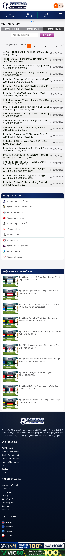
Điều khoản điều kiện (11, 458)
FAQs (4, 472)
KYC (3, 465)
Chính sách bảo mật (10, 455)
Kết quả (5, 496)
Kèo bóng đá (7, 502)
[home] (15, 5)
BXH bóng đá (7, 499)
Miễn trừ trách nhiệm (10, 451)
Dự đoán (5, 506)
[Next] (62, 46)
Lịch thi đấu (6, 492)
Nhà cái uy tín (7, 509)
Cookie (5, 469)
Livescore (6, 489)
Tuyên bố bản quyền (11, 462)
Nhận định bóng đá (10, 485)
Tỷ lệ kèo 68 (7, 448)
